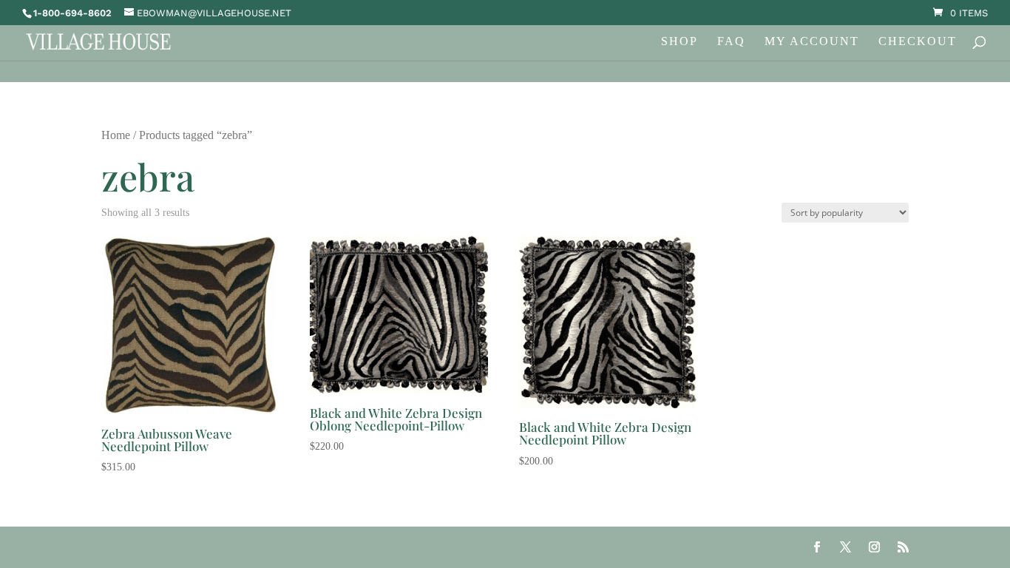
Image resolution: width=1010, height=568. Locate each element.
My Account (812, 41)
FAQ (731, 41)
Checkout (917, 41)
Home (115, 135)
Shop (679, 41)
